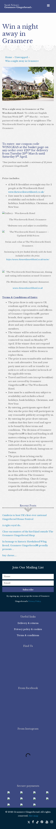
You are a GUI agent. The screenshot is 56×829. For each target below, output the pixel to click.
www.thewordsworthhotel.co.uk (28, 288)
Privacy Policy (34, 601)
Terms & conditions (28, 635)
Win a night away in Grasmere (22, 61)
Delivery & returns (28, 623)
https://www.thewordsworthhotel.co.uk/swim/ (27, 259)
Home (8, 57)
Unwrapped (21, 57)
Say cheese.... (9, 555)
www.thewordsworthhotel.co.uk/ (26, 192)
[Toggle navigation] (48, 5)
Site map (33, 816)
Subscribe (28, 589)
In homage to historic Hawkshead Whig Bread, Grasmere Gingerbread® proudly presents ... (25, 545)
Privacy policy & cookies (28, 629)
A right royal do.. (11, 525)
